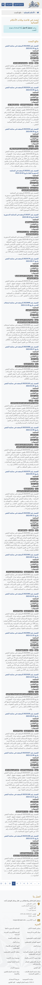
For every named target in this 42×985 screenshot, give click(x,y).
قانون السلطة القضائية (32, 234)
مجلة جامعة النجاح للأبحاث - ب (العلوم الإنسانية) (32, 973)
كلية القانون (37, 968)
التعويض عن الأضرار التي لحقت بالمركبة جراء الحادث (24, 403)
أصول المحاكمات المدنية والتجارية (24, 276)
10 (10, 883)
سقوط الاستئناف (18, 611)
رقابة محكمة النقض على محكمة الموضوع (27, 491)
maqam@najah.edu (19, 920)
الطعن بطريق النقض (32, 278)
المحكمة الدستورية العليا (32, 178)
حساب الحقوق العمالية (22, 650)
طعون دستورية (34, 183)
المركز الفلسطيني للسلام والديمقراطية (32, 963)
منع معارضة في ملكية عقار (20, 63)
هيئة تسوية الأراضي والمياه (32, 958)
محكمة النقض (34, 53)
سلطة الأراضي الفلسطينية (11, 952)
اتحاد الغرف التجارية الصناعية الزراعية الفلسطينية (31, 953)
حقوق (36, 63)
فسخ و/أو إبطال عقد (13, 104)
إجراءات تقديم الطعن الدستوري (30, 190)
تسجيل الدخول (18, 4)
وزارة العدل (16, 942)
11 (5, 883)
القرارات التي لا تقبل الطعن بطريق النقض (27, 447)
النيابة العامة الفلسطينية (33, 938)
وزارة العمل (36, 946)
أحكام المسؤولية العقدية (27, 104)
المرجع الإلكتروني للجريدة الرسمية (11, 933)
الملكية (31, 63)
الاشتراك (9, 4)
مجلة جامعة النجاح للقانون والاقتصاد (11, 973)
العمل (31, 650)
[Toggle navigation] (3, 4)
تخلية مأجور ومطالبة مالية (12, 770)
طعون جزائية (34, 141)
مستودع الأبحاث (14, 968)
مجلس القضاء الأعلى (34, 928)
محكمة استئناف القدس (32, 310)
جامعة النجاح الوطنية (13, 962)
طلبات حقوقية (34, 271)
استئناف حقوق (34, 315)
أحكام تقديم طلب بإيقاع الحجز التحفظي (28, 322)
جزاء (37, 146)
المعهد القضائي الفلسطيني (32, 942)
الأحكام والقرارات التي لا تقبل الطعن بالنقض (26, 366)
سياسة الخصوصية (28, 979)
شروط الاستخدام (14, 979)
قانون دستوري (34, 188)
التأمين (31, 400)
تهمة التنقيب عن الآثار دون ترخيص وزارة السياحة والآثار (24, 148)
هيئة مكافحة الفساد (13, 938)
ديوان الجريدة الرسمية (33, 932)
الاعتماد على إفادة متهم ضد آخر (14, 572)
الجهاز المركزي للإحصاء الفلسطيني (12, 947)
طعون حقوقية (34, 58)
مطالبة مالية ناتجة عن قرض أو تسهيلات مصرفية (26, 855)
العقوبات (31, 146)
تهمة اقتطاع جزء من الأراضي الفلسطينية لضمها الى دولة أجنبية (22, 694)
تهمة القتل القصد (22, 530)
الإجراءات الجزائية (28, 364)
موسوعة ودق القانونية (12, 958)
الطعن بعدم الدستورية (23, 188)
